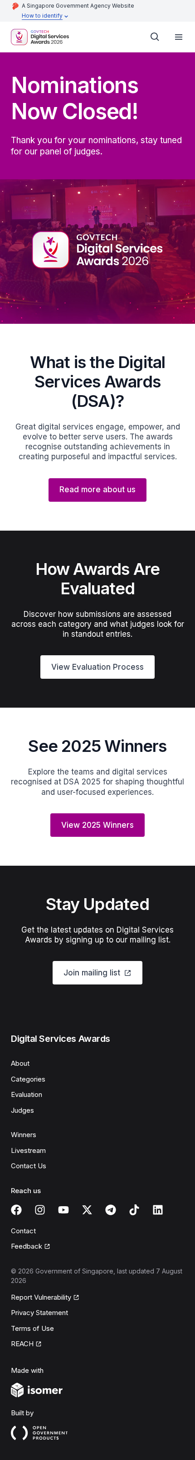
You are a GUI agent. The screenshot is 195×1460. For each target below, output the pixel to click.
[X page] (87, 1209)
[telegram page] (110, 1209)
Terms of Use (32, 1328)
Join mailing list (91, 972)
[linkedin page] (157, 1209)
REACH (22, 1343)
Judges (22, 1110)
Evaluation (26, 1094)
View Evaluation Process (97, 667)
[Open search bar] (155, 37)
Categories (28, 1079)
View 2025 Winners (97, 825)
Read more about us (97, 489)
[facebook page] (16, 1209)
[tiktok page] (134, 1209)
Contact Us (28, 1165)
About (20, 1063)
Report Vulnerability (41, 1297)
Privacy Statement (39, 1312)
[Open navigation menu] (179, 37)
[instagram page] (39, 1209)
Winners (23, 1134)
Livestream (28, 1150)
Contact (23, 1231)
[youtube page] (63, 1209)
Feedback (26, 1246)
